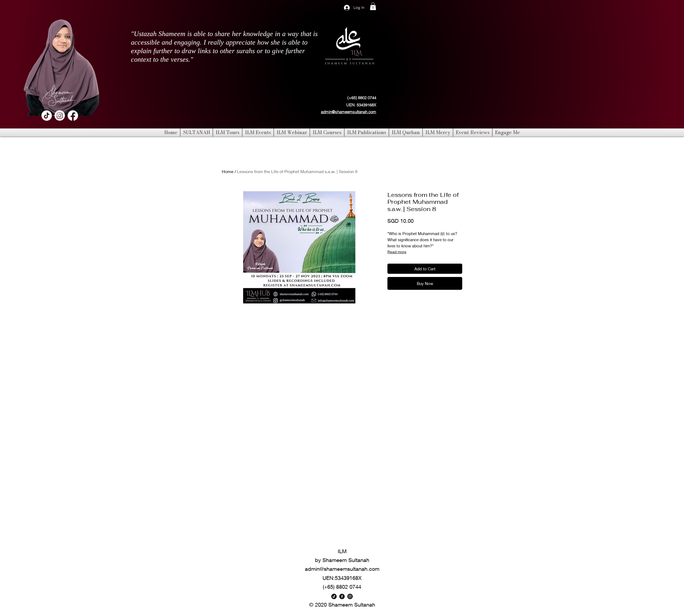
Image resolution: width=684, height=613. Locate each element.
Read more (396, 251)
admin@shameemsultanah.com (348, 111)
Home (228, 171)
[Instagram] (60, 115)
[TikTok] (46, 115)
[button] (373, 6)
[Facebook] (73, 115)
